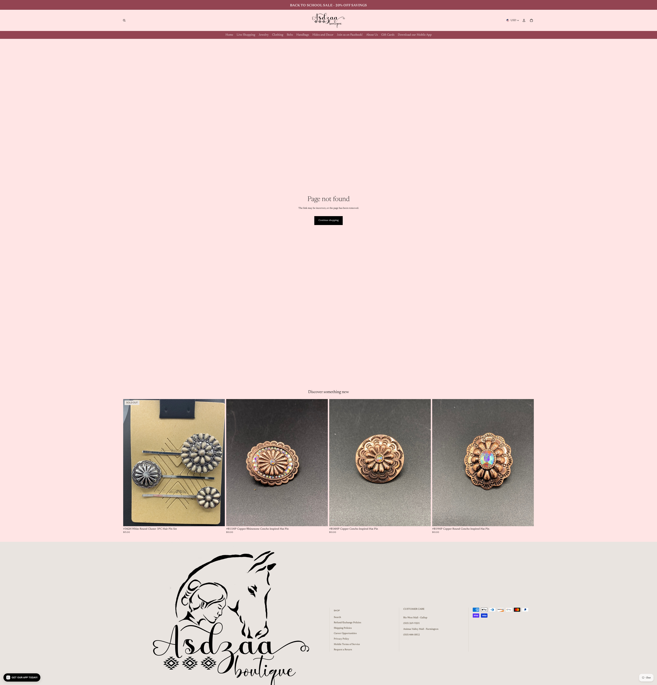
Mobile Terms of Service (347, 644)
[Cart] (531, 20)
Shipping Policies (343, 628)
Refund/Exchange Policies (347, 623)
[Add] (322, 521)
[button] (21, 677)
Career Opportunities (345, 633)
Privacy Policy (341, 639)
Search (337, 617)
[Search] (124, 20)
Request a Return (343, 650)
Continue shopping (328, 220)
